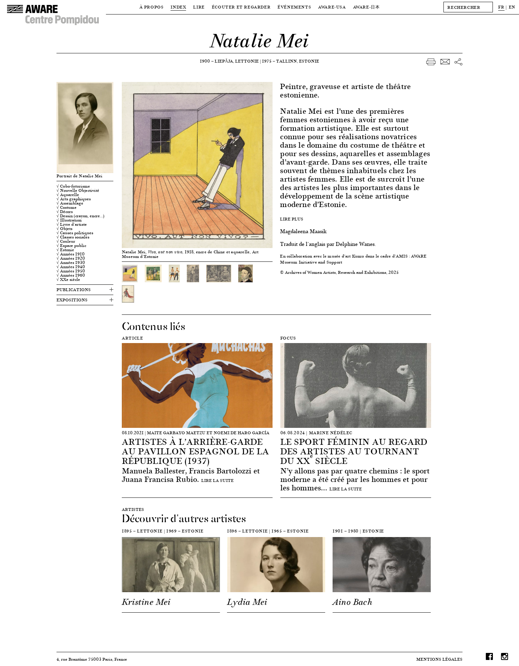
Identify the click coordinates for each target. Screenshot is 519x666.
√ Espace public (71, 245)
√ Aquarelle (67, 195)
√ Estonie (65, 250)
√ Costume (66, 207)
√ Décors (64, 212)
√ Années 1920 (70, 258)
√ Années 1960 (70, 275)
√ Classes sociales (72, 237)
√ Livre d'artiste (71, 224)
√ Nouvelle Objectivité (77, 190)
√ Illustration (69, 220)
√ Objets (64, 228)
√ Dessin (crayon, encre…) (80, 216)
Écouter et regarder (241, 7)
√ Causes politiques (74, 233)
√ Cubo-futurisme (73, 186)
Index (178, 7)
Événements (294, 7)
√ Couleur (65, 241)
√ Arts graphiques (73, 199)
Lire (198, 7)
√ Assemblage (69, 203)
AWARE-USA (332, 7)
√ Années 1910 (70, 254)
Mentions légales (439, 659)
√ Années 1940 (70, 267)
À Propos (151, 7)
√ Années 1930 (70, 262)
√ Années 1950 (70, 271)
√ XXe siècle (68, 279)
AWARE (366, 7)
